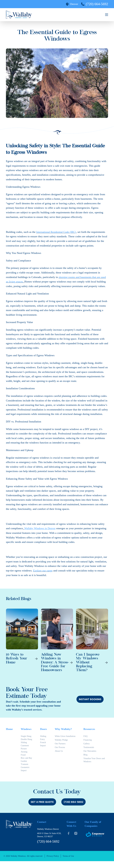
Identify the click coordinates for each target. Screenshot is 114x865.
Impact (24, 770)
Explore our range (43, 570)
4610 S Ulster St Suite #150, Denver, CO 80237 (49, 835)
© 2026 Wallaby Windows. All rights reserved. (23, 856)
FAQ (85, 736)
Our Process (60, 747)
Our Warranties (89, 751)
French (43, 742)
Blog (85, 755)
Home (9, 729)
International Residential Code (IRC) (56, 231)
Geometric (25, 767)
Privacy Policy (53, 856)
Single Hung (26, 736)
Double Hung (26, 739)
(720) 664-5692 (97, 4)
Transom (24, 764)
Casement (25, 745)
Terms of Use (68, 856)
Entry (42, 739)
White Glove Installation (65, 736)
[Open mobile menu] (106, 14)
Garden (24, 761)
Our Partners (60, 744)
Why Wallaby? (63, 729)
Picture (24, 749)
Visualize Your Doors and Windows (94, 760)
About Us (59, 751)
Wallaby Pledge (61, 740)
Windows (26, 729)
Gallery (86, 744)
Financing (87, 740)
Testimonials (88, 747)
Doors (43, 729)
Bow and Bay (26, 758)
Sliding (24, 742)
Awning (24, 752)
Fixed (23, 755)
